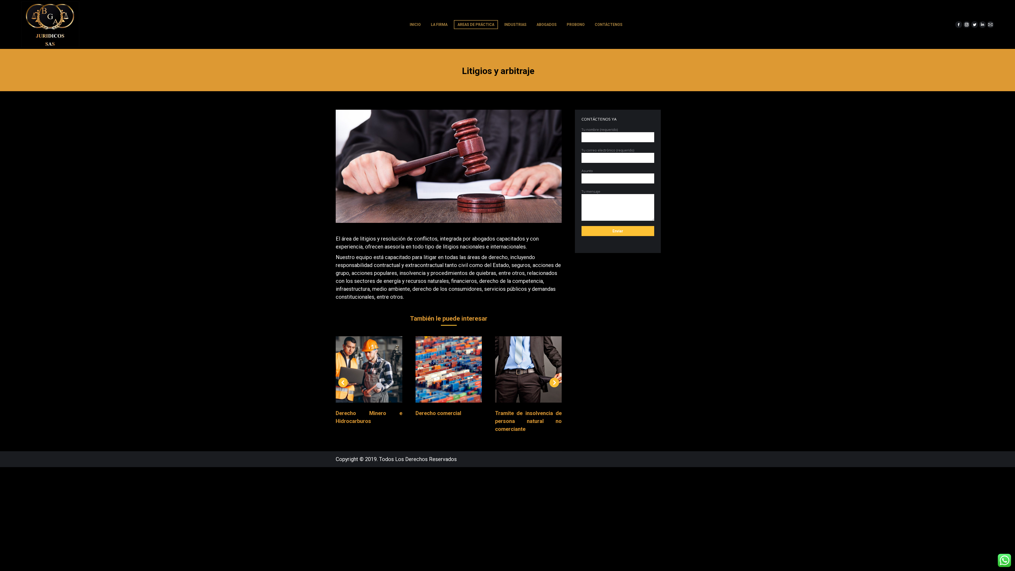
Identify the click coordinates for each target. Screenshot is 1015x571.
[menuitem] (415, 24)
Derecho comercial (438, 413)
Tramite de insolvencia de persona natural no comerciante (528, 421)
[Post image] (369, 369)
